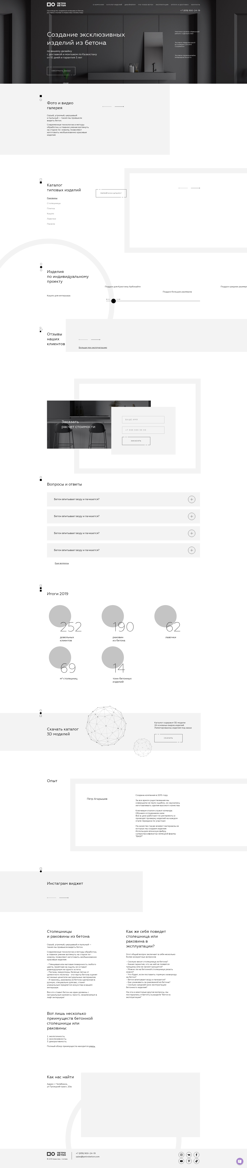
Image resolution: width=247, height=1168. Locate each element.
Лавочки (51, 219)
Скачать (168, 738)
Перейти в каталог (111, 193)
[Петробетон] (56, 1154)
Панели (51, 224)
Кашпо (50, 214)
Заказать (136, 441)
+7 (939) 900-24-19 (190, 11)
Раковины (52, 198)
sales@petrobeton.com (87, 1157)
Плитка (51, 209)
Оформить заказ (61, 71)
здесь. (92, 1046)
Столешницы (54, 203)
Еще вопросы (62, 563)
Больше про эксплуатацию (93, 348)
